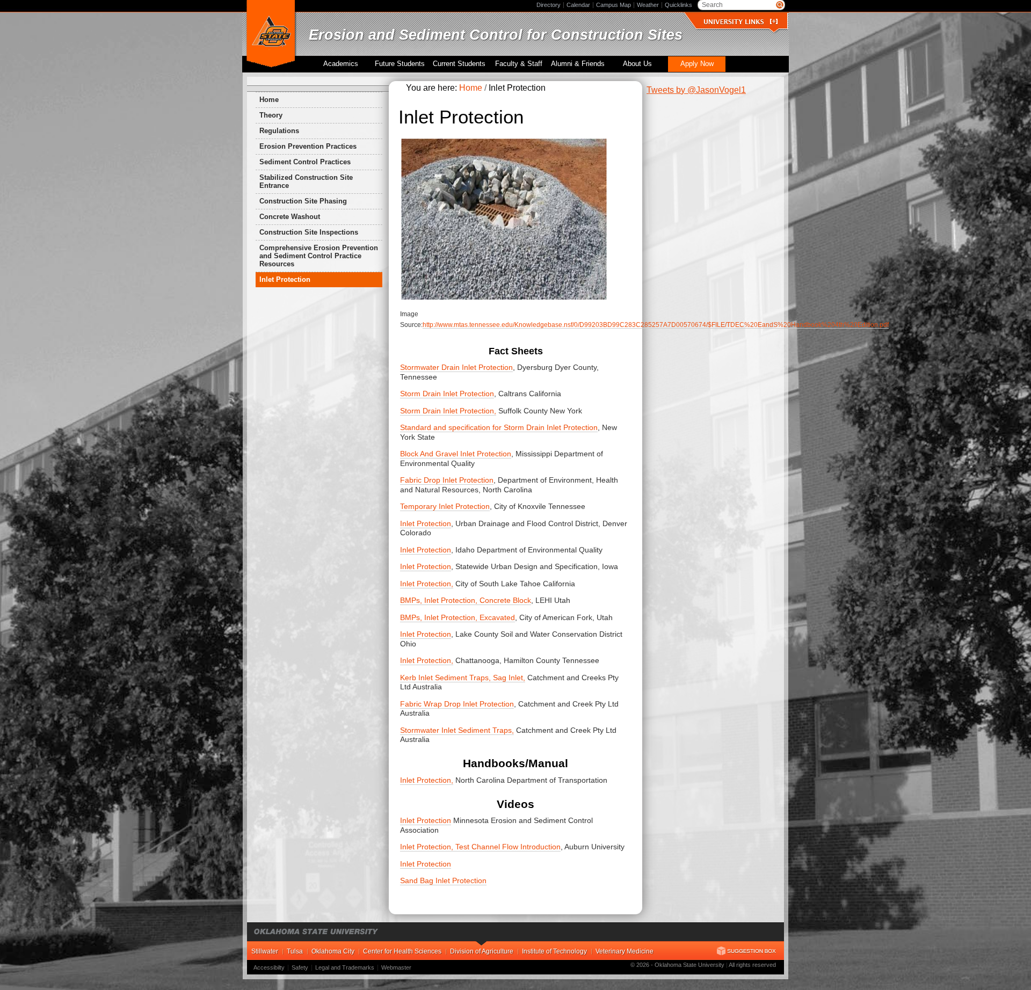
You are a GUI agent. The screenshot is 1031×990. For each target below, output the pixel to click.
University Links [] (740, 22)
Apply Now (697, 64)
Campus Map (613, 5)
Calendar (578, 5)
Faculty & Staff (518, 64)
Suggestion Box (746, 951)
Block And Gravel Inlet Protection (455, 453)
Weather (648, 5)
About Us (637, 64)
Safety (300, 967)
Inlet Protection (425, 523)
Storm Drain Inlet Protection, (448, 410)
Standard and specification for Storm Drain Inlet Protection (499, 427)
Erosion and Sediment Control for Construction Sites (496, 34)
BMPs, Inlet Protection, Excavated (457, 617)
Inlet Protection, (426, 583)
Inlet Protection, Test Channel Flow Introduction (480, 846)
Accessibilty (269, 967)
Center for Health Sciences (402, 951)
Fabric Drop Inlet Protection (446, 480)
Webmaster (396, 967)
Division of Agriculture (481, 951)
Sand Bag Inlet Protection (443, 880)
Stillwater (264, 951)
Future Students (400, 64)
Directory (548, 5)
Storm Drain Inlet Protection (447, 393)
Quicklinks (678, 5)
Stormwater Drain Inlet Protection (456, 367)
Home (269, 100)
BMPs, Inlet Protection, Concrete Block (465, 600)
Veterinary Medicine (625, 951)
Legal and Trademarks (344, 967)
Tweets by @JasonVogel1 (696, 89)
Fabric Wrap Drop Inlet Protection (457, 704)
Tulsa (295, 951)
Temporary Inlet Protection (445, 506)
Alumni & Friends (578, 64)
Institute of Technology (554, 951)
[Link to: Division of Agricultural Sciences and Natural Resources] (270, 34)
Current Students (459, 64)
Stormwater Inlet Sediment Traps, (457, 730)
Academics (340, 64)
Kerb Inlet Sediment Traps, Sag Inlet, (462, 677)
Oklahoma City (332, 951)
